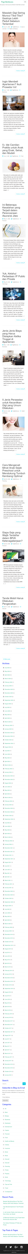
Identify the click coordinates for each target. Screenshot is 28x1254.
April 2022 (7, 829)
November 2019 (9, 933)
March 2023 (8, 793)
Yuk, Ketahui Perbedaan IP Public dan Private (13, 274)
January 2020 (8, 926)
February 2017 (8, 1052)
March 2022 (8, 832)
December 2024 (9, 728)
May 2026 (7, 667)
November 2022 (9, 807)
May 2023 (7, 786)
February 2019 (8, 966)
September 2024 (9, 739)
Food (22, 155)
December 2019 (9, 930)
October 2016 (8, 1067)
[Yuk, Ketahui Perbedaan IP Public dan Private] (14, 292)
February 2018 (8, 1009)
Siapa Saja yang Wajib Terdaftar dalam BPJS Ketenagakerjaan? (12, 533)
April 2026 (7, 670)
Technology (4, 282)
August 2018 (8, 987)
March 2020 (8, 919)
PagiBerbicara (15, 27)
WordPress (14, 1247)
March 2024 (8, 760)
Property (7, 1169)
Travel (6, 1183)
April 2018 (7, 1002)
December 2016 (9, 1060)
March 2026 (8, 674)
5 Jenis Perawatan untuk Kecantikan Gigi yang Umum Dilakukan (12, 401)
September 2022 (9, 814)
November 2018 (9, 977)
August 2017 (8, 1031)
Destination (8, 1118)
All (5, 1104)
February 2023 (8, 796)
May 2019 (7, 955)
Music (6, 1151)
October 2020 (8, 894)
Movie (6, 1147)
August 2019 (8, 944)
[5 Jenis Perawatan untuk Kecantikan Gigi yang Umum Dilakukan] (14, 421)
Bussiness (4, 91)
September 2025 (9, 696)
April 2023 (7, 789)
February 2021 (8, 879)
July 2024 (7, 746)
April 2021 (7, 872)
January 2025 (8, 724)
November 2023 (9, 775)
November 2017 (9, 1020)
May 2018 (7, 998)
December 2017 (9, 1016)
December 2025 (9, 685)
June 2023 (7, 782)
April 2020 (7, 915)
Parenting (4, 478)
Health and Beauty (13, 28)
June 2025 (7, 706)
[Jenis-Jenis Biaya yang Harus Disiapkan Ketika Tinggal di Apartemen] (14, 355)
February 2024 (8, 764)
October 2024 (8, 735)
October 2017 (8, 1023)
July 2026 (7, 663)
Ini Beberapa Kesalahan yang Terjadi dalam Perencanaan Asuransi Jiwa (11, 208)
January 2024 (8, 768)
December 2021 (9, 843)
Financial (4, 219)
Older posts (7, 654)
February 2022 (8, 836)
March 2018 (8, 1005)
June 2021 (7, 865)
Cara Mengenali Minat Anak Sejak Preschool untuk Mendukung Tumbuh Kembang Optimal (13, 467)
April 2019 (7, 959)
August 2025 (8, 699)
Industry (7, 1140)
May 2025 (7, 710)
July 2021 (7, 861)
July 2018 (7, 991)
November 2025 (9, 688)
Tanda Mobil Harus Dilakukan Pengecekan (12, 596)
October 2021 (8, 851)
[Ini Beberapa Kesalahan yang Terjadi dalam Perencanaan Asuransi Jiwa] (14, 229)
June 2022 (7, 822)
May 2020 (7, 912)
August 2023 (8, 778)
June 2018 (7, 995)
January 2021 (8, 883)
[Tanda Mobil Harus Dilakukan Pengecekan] (14, 614)
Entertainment (8, 1122)
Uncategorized (8, 1187)
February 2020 (8, 923)
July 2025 (7, 703)
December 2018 (9, 973)
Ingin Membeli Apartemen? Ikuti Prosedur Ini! (11, 83)
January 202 (8, 1070)
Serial (6, 1173)
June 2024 (7, 750)
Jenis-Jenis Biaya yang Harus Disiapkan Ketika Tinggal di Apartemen (12, 334)
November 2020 (9, 890)
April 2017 (7, 1045)
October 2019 (8, 937)
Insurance (7, 1144)
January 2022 (8, 840)
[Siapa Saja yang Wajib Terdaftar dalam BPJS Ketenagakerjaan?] (14, 552)
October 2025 (8, 692)
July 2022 (7, 818)
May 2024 (7, 753)
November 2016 (9, 1063)
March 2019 (8, 962)
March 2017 (8, 1049)
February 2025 (8, 721)
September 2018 (9, 984)
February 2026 (8, 678)
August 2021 (8, 858)
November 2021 (9, 847)
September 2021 (9, 854)
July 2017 (7, 1034)
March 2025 (8, 717)
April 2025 (7, 714)
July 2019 (7, 948)
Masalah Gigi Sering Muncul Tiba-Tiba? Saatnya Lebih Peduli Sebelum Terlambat (13, 18)
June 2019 (7, 951)
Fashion (7, 1126)
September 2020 (9, 897)
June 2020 (7, 908)
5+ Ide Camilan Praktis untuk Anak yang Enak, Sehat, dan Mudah (12, 148)
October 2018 (8, 980)
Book (6, 1108)
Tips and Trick (8, 1180)
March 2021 (8, 876)
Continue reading (20, 70)
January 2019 (8, 969)
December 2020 (9, 887)
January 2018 (8, 1013)
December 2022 (9, 804)
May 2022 (7, 825)
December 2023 (9, 771)
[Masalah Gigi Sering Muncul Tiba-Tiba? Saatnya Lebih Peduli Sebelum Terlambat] (14, 39)
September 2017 (9, 1027)
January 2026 (8, 681)
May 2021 (7, 869)
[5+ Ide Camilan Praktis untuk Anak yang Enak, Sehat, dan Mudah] (14, 164)
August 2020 (8, 901)
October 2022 (8, 811)
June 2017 (7, 1038)
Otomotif (4, 604)
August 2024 (8, 742)
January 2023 (8, 800)
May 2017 (7, 1042)
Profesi (6, 1165)
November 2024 (9, 732)
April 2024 (7, 757)
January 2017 (8, 1056)
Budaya (7, 1111)
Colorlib (17, 1246)
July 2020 (7, 905)
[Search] (24, 1079)
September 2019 (9, 941)
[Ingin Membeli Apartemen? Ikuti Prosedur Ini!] (14, 102)
